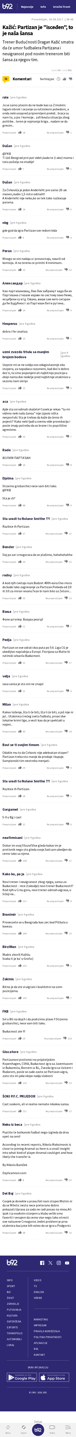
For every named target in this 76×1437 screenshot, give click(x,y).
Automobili (14, 1339)
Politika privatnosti (47, 1337)
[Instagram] (59, 1263)
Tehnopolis (14, 1333)
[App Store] (54, 1378)
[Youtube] (67, 1263)
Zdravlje (13, 1304)
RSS (36, 1349)
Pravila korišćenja (47, 1331)
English (39, 1292)
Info (10, 1280)
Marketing (41, 1319)
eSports (12, 1327)
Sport (11, 1286)
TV (35, 1286)
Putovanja (14, 1309)
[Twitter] (50, 1263)
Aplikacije (40, 1343)
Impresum (40, 1325)
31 (5, 79)
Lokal (11, 1345)
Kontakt (39, 1355)
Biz (9, 1292)
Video (37, 1280)
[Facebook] (42, 1263)
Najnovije (27, 7)
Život (10, 1298)
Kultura (12, 1315)
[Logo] (7, 7)
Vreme (38, 1298)
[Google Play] (22, 1378)
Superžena (14, 1321)
